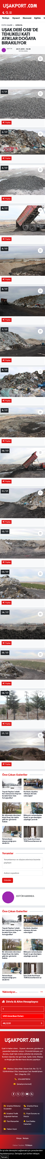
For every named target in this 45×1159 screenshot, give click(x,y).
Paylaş (7, 122)
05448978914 (24, 1079)
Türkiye (5, 18)
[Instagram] (22, 1094)
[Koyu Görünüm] (4, 13)
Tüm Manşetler (13, 1121)
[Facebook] (14, 1094)
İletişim (25, 1138)
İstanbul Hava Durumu (31, 1107)
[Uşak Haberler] (20, 5)
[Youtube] (27, 1094)
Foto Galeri (7, 25)
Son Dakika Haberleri (29, 1122)
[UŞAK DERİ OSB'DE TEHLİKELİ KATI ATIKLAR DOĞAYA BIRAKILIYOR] (22, 67)
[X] (18, 1094)
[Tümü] (41, 992)
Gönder (7, 880)
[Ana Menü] (10, 13)
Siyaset (16, 18)
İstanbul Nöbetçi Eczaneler (12, 1107)
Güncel (18, 25)
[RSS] (32, 1094)
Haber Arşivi (12, 1129)
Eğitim (37, 18)
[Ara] (7, 13)
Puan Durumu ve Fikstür (32, 1115)
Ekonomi (27, 18)
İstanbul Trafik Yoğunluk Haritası (11, 1115)
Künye (19, 1138)
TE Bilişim (28, 1145)
